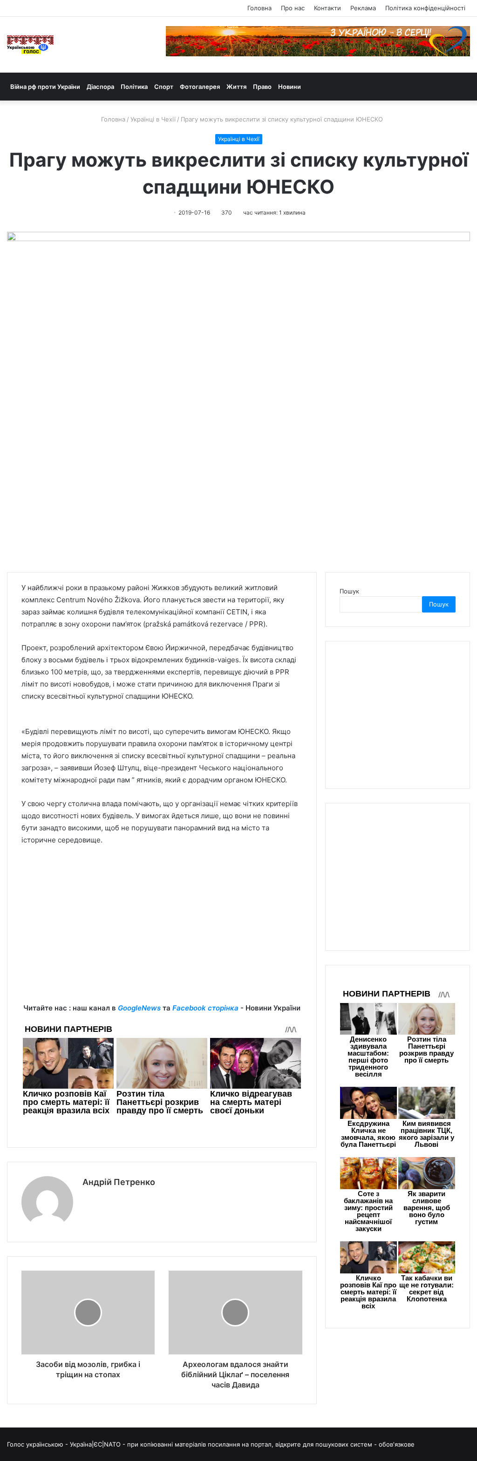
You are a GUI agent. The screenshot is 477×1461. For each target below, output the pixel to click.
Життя (236, 86)
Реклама (363, 8)
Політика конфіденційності (425, 8)
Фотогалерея (200, 86)
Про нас (293, 8)
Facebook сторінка (205, 1007)
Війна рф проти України (45, 86)
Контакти (327, 8)
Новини (289, 86)
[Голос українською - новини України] (30, 44)
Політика (134, 86)
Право (262, 86)
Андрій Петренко (118, 1182)
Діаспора (100, 86)
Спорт (163, 86)
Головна (259, 8)
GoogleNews (139, 1007)
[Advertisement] (161, 937)
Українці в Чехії (153, 119)
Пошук (349, 591)
